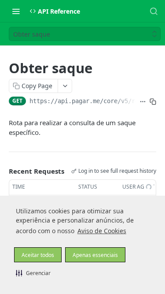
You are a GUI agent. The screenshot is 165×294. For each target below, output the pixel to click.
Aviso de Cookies (101, 231)
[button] (33, 273)
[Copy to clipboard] (153, 102)
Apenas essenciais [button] (95, 255)
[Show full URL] (142, 102)
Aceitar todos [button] (38, 255)
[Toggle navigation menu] (16, 11)
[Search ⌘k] (154, 11)
